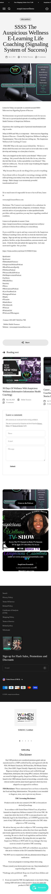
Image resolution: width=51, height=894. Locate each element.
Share (27, 342)
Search (5, 593)
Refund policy (8, 626)
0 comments (42, 57)
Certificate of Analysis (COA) (10, 611)
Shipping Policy (8, 617)
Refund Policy (8, 606)
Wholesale (6, 630)
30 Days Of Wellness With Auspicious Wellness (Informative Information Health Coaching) (22, 391)
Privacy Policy (8, 597)
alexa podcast (25, 19)
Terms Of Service (9, 602)
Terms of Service (18, 426)
